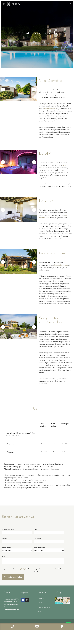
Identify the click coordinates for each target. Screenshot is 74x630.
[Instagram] (27, 600)
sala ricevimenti (49, 108)
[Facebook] (23, 600)
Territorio (41, 598)
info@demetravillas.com (11, 609)
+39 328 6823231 (12, 604)
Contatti (40, 612)
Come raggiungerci (44, 607)
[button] (3, 90)
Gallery (40, 602)
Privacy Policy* (21, 569)
